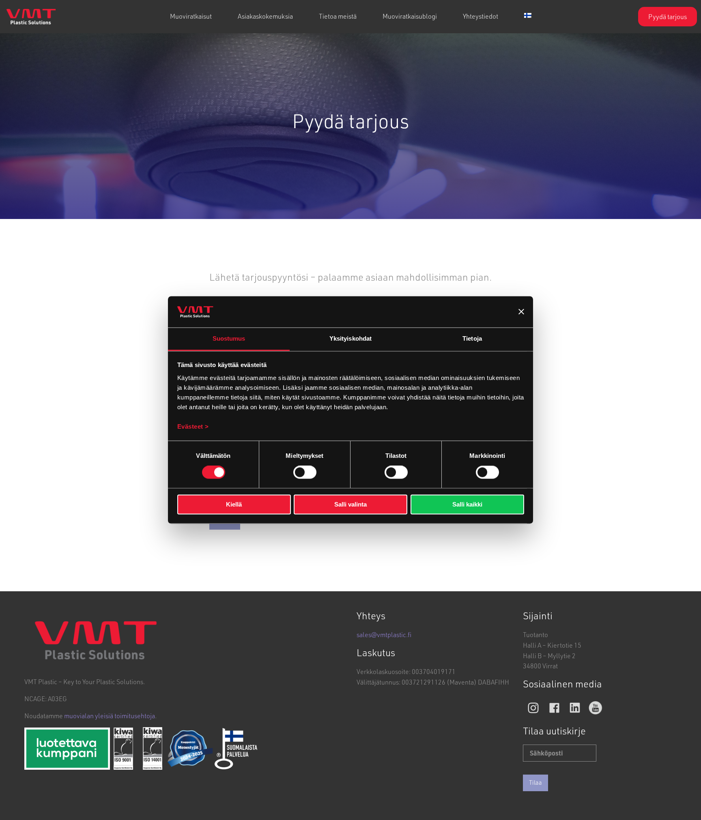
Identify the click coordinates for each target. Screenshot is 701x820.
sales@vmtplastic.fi (384, 634)
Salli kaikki (467, 504)
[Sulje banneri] (521, 312)
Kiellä (234, 504)
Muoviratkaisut (191, 16)
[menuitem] (191, 16)
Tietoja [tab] (472, 338)
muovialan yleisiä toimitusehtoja (109, 715)
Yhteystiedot (480, 16)
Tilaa (535, 782)
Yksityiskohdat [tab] (350, 338)
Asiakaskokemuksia (265, 16)
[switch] (304, 472)
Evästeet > (193, 426)
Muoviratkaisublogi (410, 16)
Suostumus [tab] (229, 338)
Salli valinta (350, 504)
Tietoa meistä (338, 16)
